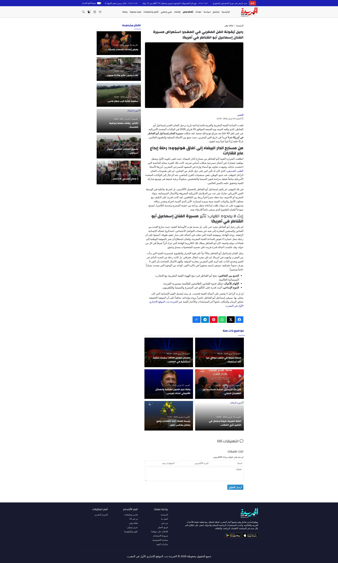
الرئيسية (226, 12)
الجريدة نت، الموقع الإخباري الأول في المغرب (152, 556)
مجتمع (216, 12)
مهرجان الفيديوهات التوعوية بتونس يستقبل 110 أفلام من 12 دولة (195, 3)
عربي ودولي (166, 12)
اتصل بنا (164, 518)
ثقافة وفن (188, 12)
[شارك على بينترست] (214, 319)
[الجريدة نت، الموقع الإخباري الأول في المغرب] (249, 12)
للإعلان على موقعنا (159, 531)
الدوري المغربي (101, 514)
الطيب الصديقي (235, 171)
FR (100, 12)
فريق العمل (163, 527)
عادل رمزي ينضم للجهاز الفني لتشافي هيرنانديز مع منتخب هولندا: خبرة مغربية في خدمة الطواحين (111, 3)
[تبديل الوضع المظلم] (89, 12)
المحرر (240, 114)
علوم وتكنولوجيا (131, 531)
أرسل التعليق (235, 487)
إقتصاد (177, 12)
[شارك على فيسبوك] (239, 319)
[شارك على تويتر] (231, 319)
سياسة (207, 12)
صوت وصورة (135, 12)
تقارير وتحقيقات (151, 12)
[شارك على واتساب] (222, 319)
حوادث (198, 12)
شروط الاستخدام (160, 535)
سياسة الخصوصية (160, 539)
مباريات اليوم (162, 544)
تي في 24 (133, 518)
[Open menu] (95, 12)
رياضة (125, 12)
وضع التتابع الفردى (89, 3)
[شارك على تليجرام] (205, 319)
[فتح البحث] (83, 12)
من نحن (164, 523)
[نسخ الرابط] (196, 319)
